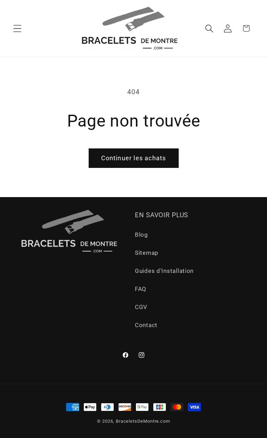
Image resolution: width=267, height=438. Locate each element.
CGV (141, 306)
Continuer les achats (133, 158)
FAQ (140, 288)
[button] (17, 28)
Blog (141, 234)
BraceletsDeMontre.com (143, 421)
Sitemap (147, 252)
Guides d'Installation (164, 270)
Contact (146, 325)
